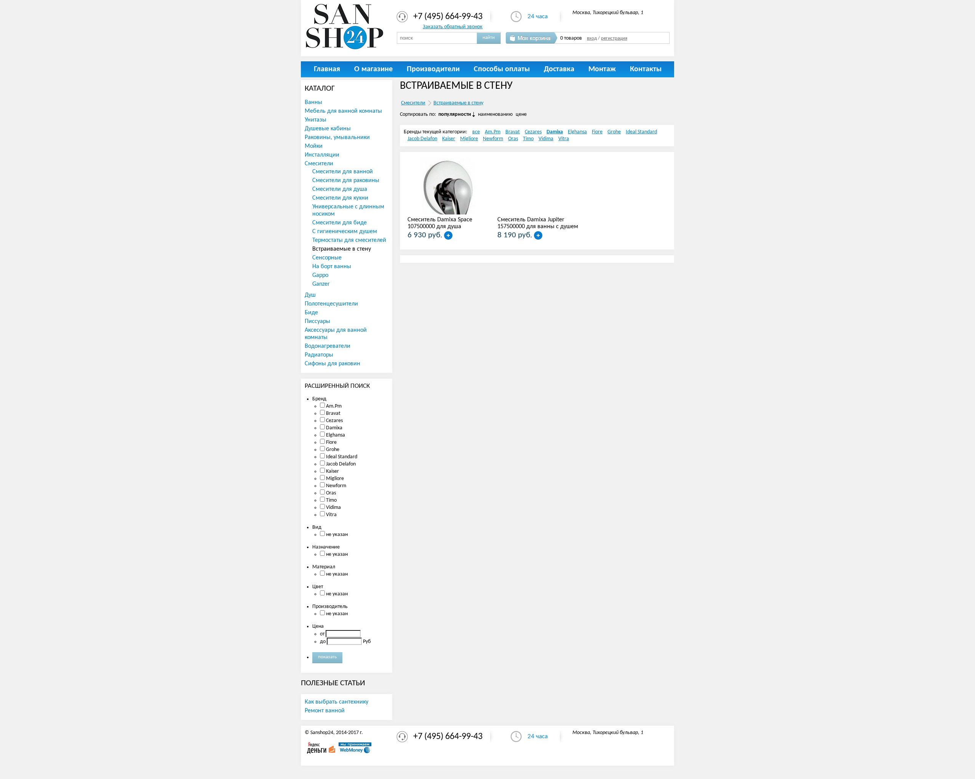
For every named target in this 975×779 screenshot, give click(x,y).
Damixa (555, 132)
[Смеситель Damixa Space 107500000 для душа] (448, 235)
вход (592, 38)
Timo (528, 139)
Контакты (646, 69)
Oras (513, 139)
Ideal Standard (641, 132)
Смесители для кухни (340, 198)
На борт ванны (331, 267)
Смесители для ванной (342, 172)
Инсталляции (322, 155)
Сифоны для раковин (332, 364)
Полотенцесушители (331, 304)
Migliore (469, 139)
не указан (336, 534)
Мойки (314, 146)
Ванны (313, 102)
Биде (311, 313)
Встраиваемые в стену (458, 103)
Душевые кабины (328, 129)
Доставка (559, 69)
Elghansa (577, 132)
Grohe (614, 132)
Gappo (320, 275)
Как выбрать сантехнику (336, 702)
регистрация (614, 38)
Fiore (597, 132)
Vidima (546, 139)
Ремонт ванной (325, 711)
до (323, 642)
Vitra (563, 139)
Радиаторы (319, 355)
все (476, 132)
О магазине (373, 69)
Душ (310, 295)
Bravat (512, 132)
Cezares (533, 132)
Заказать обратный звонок (453, 27)
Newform (493, 139)
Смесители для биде (339, 223)
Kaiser (448, 139)
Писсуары (317, 321)
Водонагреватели (327, 346)
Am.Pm (492, 132)
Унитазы (315, 120)
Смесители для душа (339, 189)
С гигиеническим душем (344, 232)
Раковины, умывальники (337, 137)
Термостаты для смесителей (349, 240)
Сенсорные (327, 258)
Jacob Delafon (422, 139)
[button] (488, 38)
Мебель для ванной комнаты (343, 111)
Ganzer (321, 284)
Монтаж (602, 69)
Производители (433, 69)
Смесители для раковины (345, 181)
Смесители (413, 103)
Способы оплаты (502, 69)
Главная (327, 69)
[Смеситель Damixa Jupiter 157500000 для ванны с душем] (538, 235)
